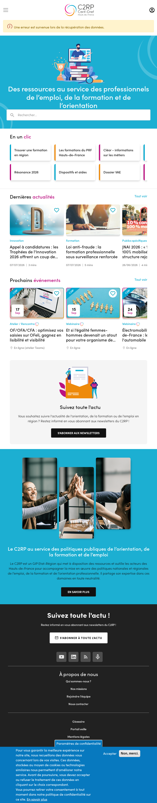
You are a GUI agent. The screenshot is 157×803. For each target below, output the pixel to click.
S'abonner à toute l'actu (81, 638)
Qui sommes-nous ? (78, 681)
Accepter (110, 753)
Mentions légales (78, 737)
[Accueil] (79, 10)
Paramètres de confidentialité (78, 743)
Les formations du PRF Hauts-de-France (75, 152)
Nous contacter (78, 704)
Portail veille (78, 729)
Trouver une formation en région (30, 152)
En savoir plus (78, 592)
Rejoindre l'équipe (79, 696)
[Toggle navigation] (5, 10)
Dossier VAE (112, 172)
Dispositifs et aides (73, 172)
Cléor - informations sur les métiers (118, 152)
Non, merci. (129, 753)
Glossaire (78, 721)
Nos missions (79, 689)
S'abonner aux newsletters (79, 433)
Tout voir (141, 196)
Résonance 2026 (26, 172)
